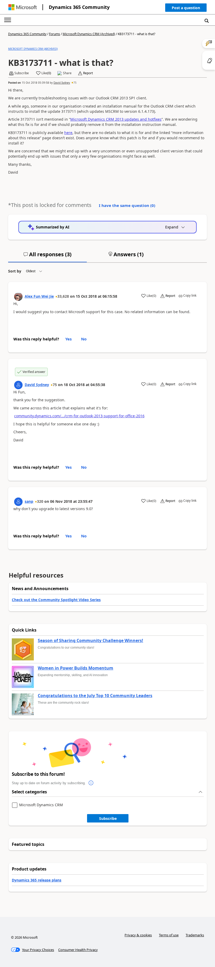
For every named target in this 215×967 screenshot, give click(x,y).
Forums (54, 34)
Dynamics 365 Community (79, 7)
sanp (29, 501)
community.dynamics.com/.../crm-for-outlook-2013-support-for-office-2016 (79, 415)
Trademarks (195, 935)
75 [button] (75, 82)
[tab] (47, 256)
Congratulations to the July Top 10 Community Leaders (95, 695)
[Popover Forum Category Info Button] (91, 783)
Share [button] (67, 73)
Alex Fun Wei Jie (39, 296)
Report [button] (88, 73)
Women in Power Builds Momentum (75, 668)
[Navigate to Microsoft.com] (22, 7)
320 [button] (40, 501)
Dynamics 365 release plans (36, 880)
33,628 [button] (63, 296)
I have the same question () (127, 205)
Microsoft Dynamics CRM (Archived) (89, 34)
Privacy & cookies (138, 935)
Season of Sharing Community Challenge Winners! (90, 640)
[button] (186, 8)
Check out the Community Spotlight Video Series (56, 599)
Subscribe (108, 818)
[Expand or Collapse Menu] (7, 19)
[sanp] (18, 502)
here (68, 132)
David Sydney (61, 82)
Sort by (14, 271)
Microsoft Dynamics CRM (41, 805)
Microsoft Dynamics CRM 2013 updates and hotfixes (116, 119)
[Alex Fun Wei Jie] (18, 296)
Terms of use (169, 935)
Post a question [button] (186, 7)
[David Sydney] (18, 385)
